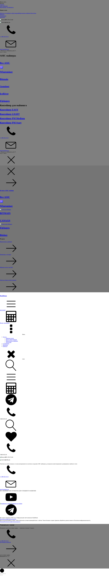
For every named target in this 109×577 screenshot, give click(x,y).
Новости (5, 346)
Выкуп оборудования (13, 13)
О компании (6, 343)
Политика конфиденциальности (8, 519)
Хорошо (2, 521)
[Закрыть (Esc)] (5, 573)
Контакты (5, 345)
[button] (54, 304)
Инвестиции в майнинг (25, 13)
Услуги (5, 337)
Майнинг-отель (4, 13)
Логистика (33, 13)
